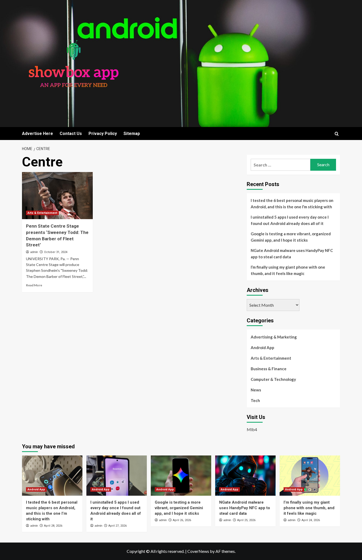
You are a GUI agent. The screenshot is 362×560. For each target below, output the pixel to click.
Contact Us (71, 133)
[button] (336, 133)
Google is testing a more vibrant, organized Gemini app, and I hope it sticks (291, 236)
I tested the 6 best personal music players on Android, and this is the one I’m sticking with (292, 203)
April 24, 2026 (311, 520)
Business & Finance (268, 368)
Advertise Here (37, 133)
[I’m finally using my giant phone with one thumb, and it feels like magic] (310, 475)
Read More (34, 285)
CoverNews (198, 551)
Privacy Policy (103, 133)
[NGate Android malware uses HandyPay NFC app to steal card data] (245, 475)
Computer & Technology (273, 379)
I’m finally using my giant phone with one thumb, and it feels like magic (288, 270)
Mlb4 (252, 429)
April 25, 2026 (246, 520)
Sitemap (131, 133)
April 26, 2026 (182, 520)
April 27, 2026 (117, 525)
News (256, 389)
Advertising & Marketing (274, 337)
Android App (262, 347)
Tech (255, 400)
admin (34, 252)
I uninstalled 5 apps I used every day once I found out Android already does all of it (290, 220)
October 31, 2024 (55, 252)
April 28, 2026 (53, 525)
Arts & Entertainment (42, 213)
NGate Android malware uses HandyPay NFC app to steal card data (292, 253)
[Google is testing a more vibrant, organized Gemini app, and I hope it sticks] (181, 475)
